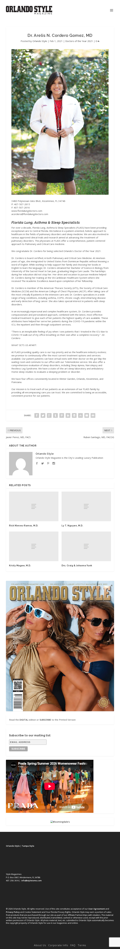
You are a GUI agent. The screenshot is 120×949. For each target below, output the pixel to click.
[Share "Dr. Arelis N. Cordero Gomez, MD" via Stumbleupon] (80, 415)
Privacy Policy (13, 912)
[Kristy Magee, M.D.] (33, 546)
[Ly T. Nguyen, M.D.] (86, 506)
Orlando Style (39, 41)
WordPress (81, 940)
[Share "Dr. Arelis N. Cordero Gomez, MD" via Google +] (49, 415)
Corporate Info (58, 945)
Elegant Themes (53, 940)
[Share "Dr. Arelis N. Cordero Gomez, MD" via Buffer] (74, 415)
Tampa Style (28, 845)
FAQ (72, 945)
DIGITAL (24, 719)
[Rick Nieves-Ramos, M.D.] (33, 506)
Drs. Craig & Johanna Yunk (77, 565)
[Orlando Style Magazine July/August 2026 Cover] (60, 646)
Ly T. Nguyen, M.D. (72, 525)
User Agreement (96, 908)
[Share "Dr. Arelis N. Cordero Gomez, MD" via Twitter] (43, 415)
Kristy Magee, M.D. (20, 565)
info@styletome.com (31, 880)
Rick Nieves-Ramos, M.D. (23, 525)
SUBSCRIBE (45, 719)
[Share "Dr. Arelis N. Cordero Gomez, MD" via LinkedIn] (68, 415)
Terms (82, 945)
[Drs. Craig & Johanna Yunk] (86, 546)
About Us (40, 945)
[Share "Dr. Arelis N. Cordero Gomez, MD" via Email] (87, 415)
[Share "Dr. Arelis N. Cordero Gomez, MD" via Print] (93, 415)
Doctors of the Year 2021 (79, 41)
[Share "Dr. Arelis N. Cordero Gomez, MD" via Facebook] (37, 415)
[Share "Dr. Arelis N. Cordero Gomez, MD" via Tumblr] (55, 415)
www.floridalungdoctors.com (26, 210)
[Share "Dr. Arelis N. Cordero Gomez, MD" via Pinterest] (62, 415)
